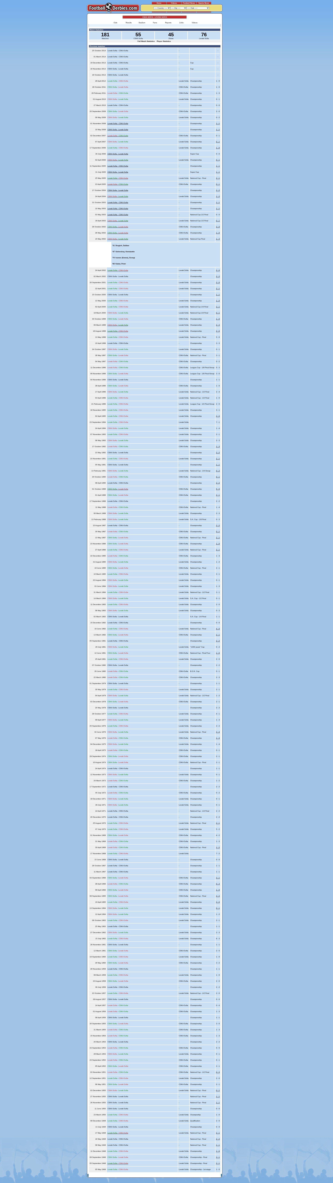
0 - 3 (218, 884)
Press (188, 1176)
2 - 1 (218, 178)
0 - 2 (218, 471)
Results (129, 23)
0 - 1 (218, 142)
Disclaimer (197, 1176)
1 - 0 (218, 148)
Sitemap (207, 1176)
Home (159, 3)
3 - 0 (218, 227)
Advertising (179, 1176)
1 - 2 (218, 196)
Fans (155, 23)
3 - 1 (218, 307)
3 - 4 (218, 732)
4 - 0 (218, 629)
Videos (174, 3)
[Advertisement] (235, 65)
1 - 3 (218, 239)
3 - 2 (218, 896)
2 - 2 (218, 190)
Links (181, 23)
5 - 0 (218, 489)
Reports (168, 23)
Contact (216, 1176)
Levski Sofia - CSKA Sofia (118, 123)
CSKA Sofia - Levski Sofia (118, 130)
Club (115, 23)
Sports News (203, 3)
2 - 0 (218, 270)
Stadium (142, 23)
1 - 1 (218, 123)
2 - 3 (218, 325)
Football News (189, 3)
